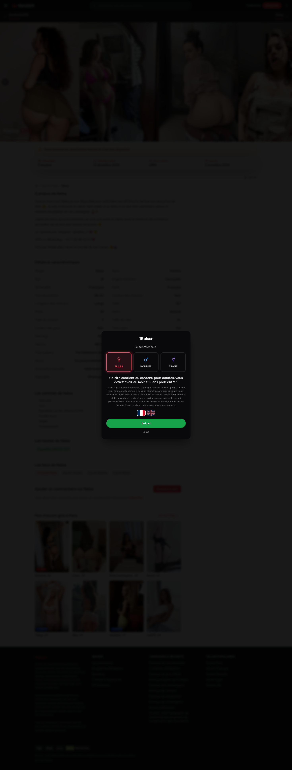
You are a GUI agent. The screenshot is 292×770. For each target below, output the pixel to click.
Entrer (146, 423)
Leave (146, 432)
